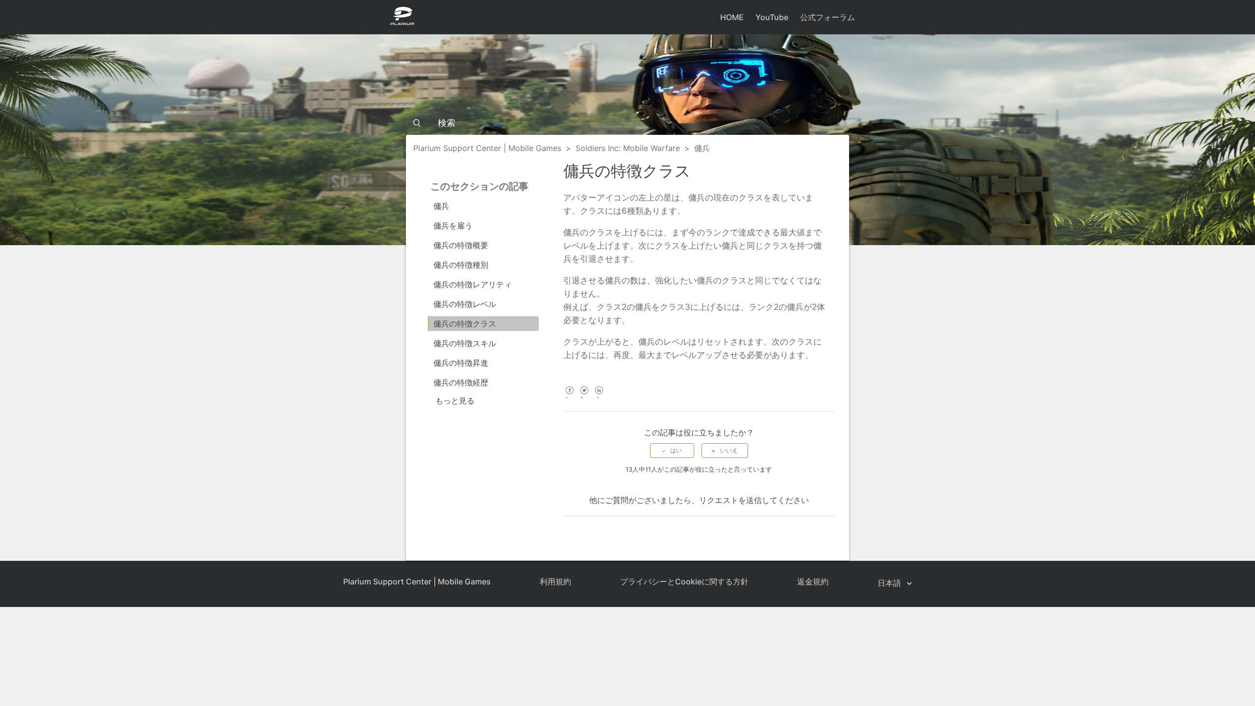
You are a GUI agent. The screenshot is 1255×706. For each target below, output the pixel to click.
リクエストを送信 (730, 500)
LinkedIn (599, 397)
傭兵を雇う (453, 225)
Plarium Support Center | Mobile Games (487, 148)
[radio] (672, 450)
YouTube (771, 17)
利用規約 (555, 581)
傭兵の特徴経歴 (460, 382)
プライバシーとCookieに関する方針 (684, 581)
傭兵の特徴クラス (464, 323)
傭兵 (702, 148)
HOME (732, 17)
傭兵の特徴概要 (460, 245)
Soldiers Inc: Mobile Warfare (628, 148)
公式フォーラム (827, 17)
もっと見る (455, 400)
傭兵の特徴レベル (464, 304)
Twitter (584, 397)
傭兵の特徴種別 (460, 265)
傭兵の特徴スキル (464, 343)
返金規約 (812, 581)
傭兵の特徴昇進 (460, 363)
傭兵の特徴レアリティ (472, 284)
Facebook (569, 397)
